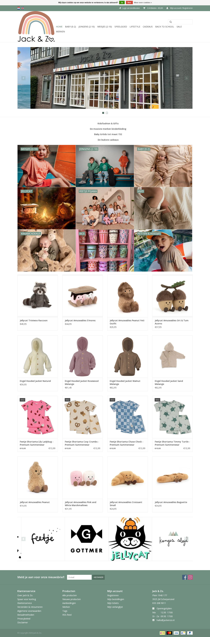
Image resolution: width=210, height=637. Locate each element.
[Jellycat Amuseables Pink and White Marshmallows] (82, 477)
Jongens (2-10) (87, 26)
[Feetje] (39, 539)
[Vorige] (23, 78)
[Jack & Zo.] (36, 26)
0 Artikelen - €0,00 (155, 8)
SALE (179, 26)
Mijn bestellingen (115, 599)
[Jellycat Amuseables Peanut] (37, 477)
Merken (60, 31)
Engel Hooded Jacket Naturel (35, 380)
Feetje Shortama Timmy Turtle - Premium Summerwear (172, 443)
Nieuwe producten (71, 599)
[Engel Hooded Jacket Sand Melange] (172, 356)
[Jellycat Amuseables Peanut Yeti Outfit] (127, 296)
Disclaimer (22, 622)
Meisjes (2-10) (104, 26)
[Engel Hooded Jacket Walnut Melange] (127, 356)
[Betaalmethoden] (162, 633)
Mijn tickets (113, 603)
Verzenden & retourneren (30, 606)
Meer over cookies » (143, 3)
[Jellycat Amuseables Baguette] (172, 477)
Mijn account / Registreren (181, 8)
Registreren (113, 595)
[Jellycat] (126, 539)
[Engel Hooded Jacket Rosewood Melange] (82, 356)
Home (59, 26)
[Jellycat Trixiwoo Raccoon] (37, 296)
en (22, 8)
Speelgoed (121, 26)
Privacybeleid (23, 618)
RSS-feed (66, 614)
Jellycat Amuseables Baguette (171, 502)
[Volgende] (186, 78)
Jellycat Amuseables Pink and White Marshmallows (80, 504)
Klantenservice (24, 603)
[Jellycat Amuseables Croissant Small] (127, 477)
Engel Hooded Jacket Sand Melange (169, 382)
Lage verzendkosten (131, 8)
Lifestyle (135, 26)
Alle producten (69, 595)
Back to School (164, 26)
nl (18, 8)
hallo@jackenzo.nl (165, 620)
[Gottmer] (83, 539)
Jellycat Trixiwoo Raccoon (34, 320)
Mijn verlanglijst (115, 606)
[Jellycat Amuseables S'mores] (82, 296)
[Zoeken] (170, 22)
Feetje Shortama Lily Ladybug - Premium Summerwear (36, 443)
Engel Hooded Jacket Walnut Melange (125, 382)
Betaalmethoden (25, 614)
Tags (64, 610)
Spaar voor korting (26, 599)
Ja (122, 3)
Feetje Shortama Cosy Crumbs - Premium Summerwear (82, 443)
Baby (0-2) (70, 26)
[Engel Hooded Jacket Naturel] (37, 356)
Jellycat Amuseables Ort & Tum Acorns (171, 322)
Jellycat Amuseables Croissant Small (126, 504)
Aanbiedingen (69, 603)
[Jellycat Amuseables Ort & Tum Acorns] (172, 296)
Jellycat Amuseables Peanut (35, 502)
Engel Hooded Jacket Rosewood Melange (82, 382)
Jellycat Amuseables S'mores (80, 320)
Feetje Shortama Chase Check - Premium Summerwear (126, 443)
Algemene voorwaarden (29, 610)
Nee (129, 3)
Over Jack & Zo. (25, 595)
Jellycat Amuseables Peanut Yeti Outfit (127, 322)
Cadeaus (148, 26)
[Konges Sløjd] (170, 539)
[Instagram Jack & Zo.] (190, 577)
